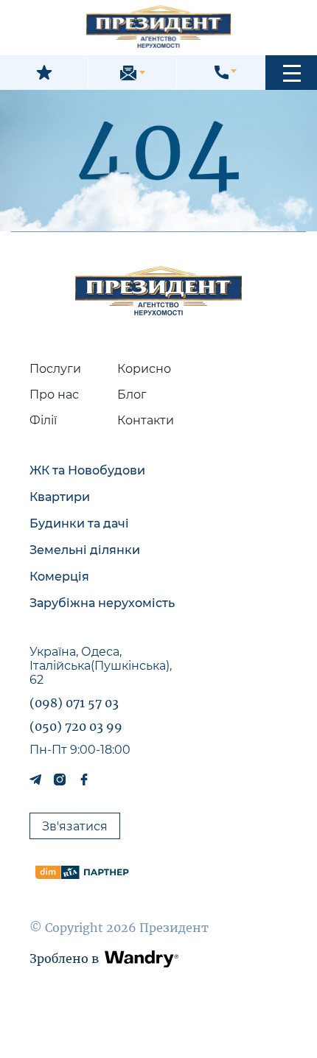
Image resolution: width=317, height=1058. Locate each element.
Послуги (55, 369)
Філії (43, 420)
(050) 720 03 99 (75, 726)
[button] (291, 72)
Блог (132, 395)
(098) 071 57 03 (74, 703)
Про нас (54, 395)
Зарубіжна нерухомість (102, 603)
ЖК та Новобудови (87, 470)
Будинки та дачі (79, 523)
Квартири (59, 497)
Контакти (145, 420)
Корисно (144, 369)
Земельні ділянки (84, 550)
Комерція (59, 577)
